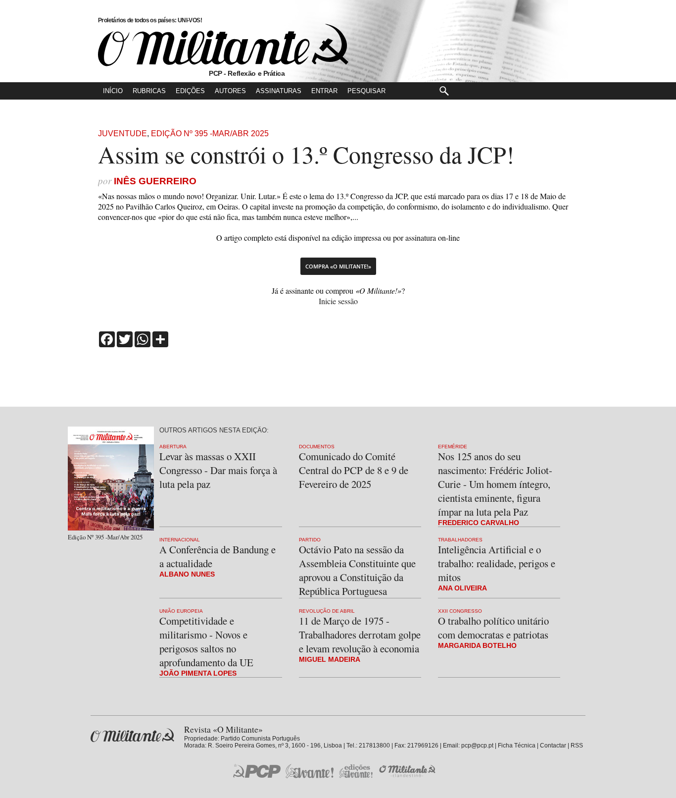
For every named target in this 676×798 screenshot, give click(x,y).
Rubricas (149, 91)
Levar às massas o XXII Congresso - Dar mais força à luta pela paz (218, 470)
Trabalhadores (460, 539)
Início (113, 91)
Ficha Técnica (516, 745)
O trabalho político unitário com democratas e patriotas (493, 627)
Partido (310, 539)
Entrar (324, 91)
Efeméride (452, 446)
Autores (230, 91)
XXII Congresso (460, 611)
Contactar (553, 745)
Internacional (179, 539)
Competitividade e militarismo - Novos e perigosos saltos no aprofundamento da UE (206, 641)
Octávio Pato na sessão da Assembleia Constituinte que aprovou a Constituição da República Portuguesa (357, 570)
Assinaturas (278, 91)
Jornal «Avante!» (310, 771)
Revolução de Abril (327, 611)
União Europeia (181, 611)
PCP (257, 771)
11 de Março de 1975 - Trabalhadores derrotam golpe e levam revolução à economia (360, 634)
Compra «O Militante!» (338, 266)
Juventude (122, 133)
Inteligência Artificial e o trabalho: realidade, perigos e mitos (496, 563)
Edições (190, 91)
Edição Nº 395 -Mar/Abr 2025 (210, 133)
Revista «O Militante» (132, 735)
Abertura (173, 446)
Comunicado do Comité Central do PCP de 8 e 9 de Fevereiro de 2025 (353, 470)
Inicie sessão (338, 301)
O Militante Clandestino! (408, 771)
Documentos (317, 446)
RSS (577, 745)
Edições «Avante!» (356, 771)
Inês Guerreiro (155, 181)
